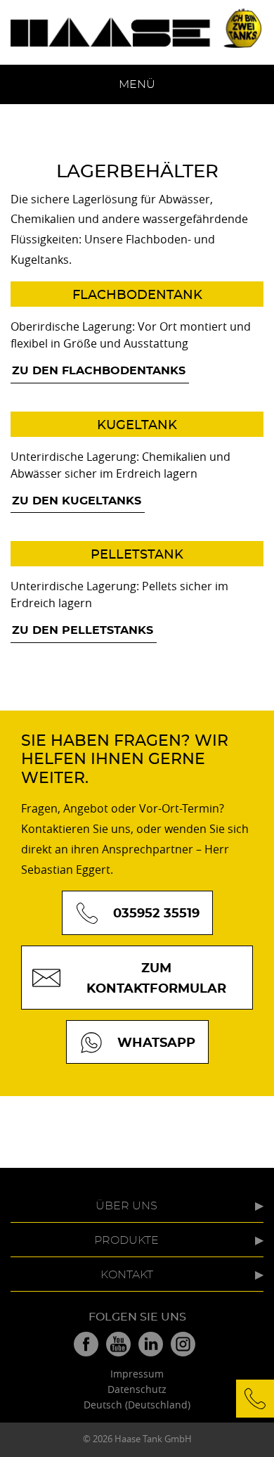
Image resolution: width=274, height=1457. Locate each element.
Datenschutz (137, 1389)
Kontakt (126, 1274)
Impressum (137, 1373)
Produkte (126, 1240)
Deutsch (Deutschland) (137, 1404)
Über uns (126, 1205)
